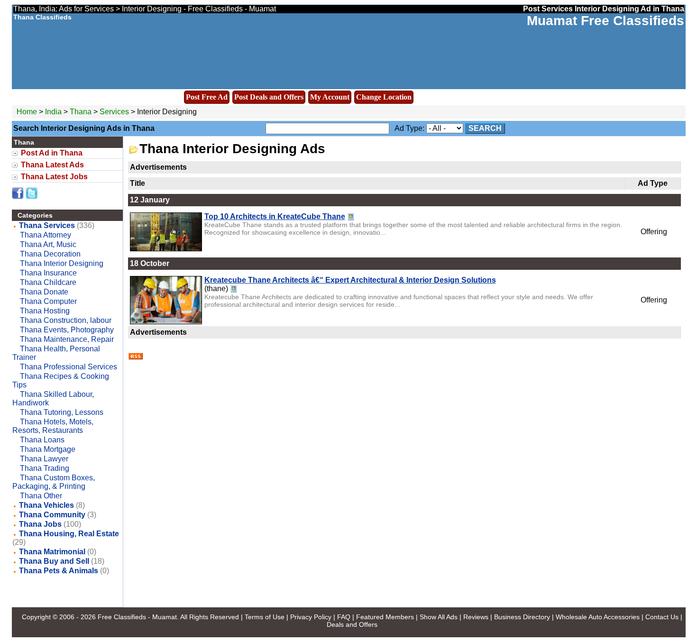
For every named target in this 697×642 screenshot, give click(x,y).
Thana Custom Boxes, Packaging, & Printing (53, 482)
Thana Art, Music (48, 244)
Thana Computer (48, 301)
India (53, 112)
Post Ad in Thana (52, 153)
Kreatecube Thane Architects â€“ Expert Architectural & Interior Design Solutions (350, 280)
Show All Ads (439, 617)
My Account (329, 97)
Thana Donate (44, 292)
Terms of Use (264, 617)
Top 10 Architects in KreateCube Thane (274, 216)
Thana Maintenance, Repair (67, 339)
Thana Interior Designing (61, 263)
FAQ (343, 617)
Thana (81, 112)
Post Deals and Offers (268, 97)
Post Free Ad (207, 97)
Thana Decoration (50, 254)
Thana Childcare (48, 282)
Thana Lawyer (44, 459)
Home (27, 112)
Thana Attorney (45, 235)
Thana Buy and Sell (54, 561)
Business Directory (522, 617)
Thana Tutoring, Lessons (61, 412)
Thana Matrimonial (52, 552)
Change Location (384, 97)
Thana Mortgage (47, 449)
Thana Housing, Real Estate (69, 534)
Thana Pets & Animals (58, 571)
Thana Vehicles (46, 505)
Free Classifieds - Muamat (137, 617)
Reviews (475, 617)
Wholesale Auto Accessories (598, 617)
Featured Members (385, 617)
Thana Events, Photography (67, 330)
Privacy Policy (310, 617)
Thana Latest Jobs (54, 177)
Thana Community (52, 515)
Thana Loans (42, 440)
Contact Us (662, 617)
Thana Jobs (40, 524)
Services (114, 112)
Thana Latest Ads (52, 165)
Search (485, 128)
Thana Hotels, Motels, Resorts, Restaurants (52, 426)
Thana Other (41, 496)
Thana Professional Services (68, 367)
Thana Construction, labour (65, 320)
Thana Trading (44, 468)
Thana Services (47, 225)
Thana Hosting (45, 311)
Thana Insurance (48, 273)
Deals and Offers (352, 624)
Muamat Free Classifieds (605, 20)
